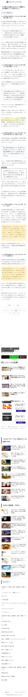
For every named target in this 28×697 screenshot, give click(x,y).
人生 (17, 350)
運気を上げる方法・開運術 (8, 350)
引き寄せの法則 (15, 348)
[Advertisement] (14, 332)
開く (11, 12)
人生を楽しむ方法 (6, 348)
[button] (22, 357)
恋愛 (12, 352)
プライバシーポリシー (20, 692)
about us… (7, 692)
